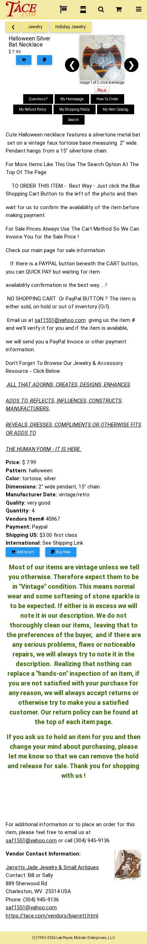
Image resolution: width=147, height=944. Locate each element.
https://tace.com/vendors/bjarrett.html (52, 915)
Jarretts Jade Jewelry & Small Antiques (52, 867)
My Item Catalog (115, 109)
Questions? (38, 99)
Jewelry (35, 26)
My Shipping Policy (74, 109)
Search (73, 120)
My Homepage (71, 99)
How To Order (107, 99)
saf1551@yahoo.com (60, 320)
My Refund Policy (32, 109)
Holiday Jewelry (70, 26)
